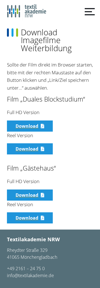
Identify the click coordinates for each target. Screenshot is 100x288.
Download (27, 126)
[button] (90, 11)
